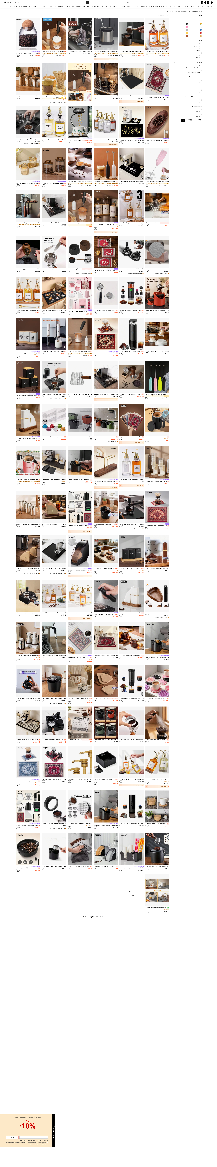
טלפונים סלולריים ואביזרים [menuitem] (97, 6)
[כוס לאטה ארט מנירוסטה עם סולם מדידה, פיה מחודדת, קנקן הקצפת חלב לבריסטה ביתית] (28, 507)
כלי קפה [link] (177, 11)
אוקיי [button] (183, 120)
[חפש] (87, 2)
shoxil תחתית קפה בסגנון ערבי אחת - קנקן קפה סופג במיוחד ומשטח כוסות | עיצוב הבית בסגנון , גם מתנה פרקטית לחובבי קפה (105, 270)
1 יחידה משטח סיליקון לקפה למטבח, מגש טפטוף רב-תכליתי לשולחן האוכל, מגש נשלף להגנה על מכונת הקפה (106, 394)
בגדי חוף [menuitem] (180, 6)
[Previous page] (94, 917)
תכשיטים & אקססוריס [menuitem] (126, 6)
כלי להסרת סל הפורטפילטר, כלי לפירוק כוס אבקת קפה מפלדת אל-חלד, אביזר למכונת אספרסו (54, 269)
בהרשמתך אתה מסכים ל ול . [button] (33, 1140)
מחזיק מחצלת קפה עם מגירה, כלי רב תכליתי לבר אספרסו (28, 613)
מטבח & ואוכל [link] (183, 11)
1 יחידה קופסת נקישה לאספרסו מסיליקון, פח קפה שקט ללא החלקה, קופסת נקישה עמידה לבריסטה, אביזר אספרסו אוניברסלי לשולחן (105, 779)
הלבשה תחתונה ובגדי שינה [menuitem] (143, 6)
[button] (8, 2)
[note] (58, 102)
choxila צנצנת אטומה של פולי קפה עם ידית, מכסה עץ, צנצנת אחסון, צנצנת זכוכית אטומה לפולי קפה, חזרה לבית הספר (54, 183)
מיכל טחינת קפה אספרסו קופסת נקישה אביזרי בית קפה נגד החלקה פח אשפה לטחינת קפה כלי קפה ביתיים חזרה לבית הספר (131, 51)
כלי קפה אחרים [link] (169, 11)
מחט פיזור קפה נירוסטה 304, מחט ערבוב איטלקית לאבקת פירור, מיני (28, 698)
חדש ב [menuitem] (197, 6)
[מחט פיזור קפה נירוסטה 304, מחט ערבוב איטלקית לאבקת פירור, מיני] (28, 681)
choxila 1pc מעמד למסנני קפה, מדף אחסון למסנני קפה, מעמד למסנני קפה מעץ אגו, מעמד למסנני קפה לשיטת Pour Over (131, 613)
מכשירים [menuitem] (15, 6)
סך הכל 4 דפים (99, 916)
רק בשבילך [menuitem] (202, 6)
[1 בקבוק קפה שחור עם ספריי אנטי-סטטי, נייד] (157, 723)
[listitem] (157, 39)
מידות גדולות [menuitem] (173, 6)
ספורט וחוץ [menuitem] (78, 6)
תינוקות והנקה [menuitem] (61, 6)
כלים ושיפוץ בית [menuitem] (44, 6)
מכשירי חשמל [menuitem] (86, 6)
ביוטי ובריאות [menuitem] (116, 6)
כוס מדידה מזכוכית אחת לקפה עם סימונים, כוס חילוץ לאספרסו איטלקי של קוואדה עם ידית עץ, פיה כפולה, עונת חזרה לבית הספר (80, 181)
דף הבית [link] (199, 11)
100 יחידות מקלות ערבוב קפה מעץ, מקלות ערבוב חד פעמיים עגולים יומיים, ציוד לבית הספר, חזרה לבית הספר (54, 96)
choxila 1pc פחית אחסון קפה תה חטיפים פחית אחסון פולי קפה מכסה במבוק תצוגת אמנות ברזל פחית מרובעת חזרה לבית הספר (28, 353)
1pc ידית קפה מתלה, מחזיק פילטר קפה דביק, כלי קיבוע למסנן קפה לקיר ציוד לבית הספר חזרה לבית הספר (28, 223)
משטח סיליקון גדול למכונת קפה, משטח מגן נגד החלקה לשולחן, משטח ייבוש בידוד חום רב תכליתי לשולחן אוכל (157, 907)
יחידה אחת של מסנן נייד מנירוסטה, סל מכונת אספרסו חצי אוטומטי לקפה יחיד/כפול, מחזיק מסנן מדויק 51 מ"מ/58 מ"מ (80, 823)
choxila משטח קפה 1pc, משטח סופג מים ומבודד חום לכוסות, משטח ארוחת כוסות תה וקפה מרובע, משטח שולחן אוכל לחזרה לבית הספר (157, 97)
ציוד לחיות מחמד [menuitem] (23, 6)
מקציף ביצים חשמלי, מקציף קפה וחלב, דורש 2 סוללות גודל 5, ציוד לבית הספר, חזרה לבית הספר (105, 181)
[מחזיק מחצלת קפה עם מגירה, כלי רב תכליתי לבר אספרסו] (28, 596)
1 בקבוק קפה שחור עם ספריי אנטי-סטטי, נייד (157, 739)
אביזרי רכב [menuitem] (8, 6)
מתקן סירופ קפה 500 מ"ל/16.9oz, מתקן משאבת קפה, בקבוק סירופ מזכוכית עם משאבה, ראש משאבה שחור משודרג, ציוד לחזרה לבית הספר (28, 310)
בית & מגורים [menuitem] (154, 6)
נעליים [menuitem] (134, 6)
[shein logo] (207, 2)
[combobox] (163, 15)
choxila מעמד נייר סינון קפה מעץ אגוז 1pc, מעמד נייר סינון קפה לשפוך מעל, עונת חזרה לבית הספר (105, 481)
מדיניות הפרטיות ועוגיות (32, 1140)
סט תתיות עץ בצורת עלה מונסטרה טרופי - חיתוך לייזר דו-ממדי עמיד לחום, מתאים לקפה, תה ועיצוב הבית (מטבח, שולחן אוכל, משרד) (105, 568)
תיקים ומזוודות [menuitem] (53, 6)
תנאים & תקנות (23, 1140)
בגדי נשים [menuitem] (186, 6)
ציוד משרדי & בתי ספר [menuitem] (33, 6)
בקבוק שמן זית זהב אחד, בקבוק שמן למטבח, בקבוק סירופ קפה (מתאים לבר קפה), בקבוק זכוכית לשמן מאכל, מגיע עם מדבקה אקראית (54, 139)
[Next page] (83, 917)
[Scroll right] (5, 6)
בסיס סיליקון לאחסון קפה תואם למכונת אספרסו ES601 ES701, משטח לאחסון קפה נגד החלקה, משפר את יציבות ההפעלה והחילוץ (80, 269)
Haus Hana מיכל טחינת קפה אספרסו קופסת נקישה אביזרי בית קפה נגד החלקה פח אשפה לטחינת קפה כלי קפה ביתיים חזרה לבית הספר (106, 825)
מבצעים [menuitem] (192, 6)
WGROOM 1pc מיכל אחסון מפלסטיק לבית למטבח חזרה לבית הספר (28, 183)
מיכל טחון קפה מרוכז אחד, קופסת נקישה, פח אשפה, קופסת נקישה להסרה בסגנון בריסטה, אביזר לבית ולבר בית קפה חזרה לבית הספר (80, 436)
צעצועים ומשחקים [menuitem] (70, 6)
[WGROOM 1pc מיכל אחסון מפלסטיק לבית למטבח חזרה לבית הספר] (28, 164)
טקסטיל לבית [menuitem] (108, 6)
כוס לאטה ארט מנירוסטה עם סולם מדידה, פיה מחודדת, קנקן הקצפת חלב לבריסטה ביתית (28, 524)
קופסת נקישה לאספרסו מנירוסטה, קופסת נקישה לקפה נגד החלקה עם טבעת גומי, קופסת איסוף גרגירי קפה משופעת (106, 51)
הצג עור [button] (197, 57)
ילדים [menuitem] (167, 6)
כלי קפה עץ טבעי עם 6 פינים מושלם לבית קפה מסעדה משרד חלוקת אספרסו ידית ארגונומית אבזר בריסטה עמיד (157, 568)
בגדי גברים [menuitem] (162, 6)
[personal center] (18, 2)
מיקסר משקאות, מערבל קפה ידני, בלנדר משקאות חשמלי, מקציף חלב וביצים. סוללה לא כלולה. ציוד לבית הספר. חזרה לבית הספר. (157, 394)
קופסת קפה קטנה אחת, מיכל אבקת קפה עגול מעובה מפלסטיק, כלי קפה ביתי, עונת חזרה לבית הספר (105, 436)
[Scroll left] (7, 6)
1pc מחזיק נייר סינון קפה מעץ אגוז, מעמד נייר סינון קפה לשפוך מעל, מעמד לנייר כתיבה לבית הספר (54, 524)
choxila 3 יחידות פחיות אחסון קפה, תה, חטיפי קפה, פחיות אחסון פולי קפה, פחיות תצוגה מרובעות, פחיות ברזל (131, 568)
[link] (14, 2)
